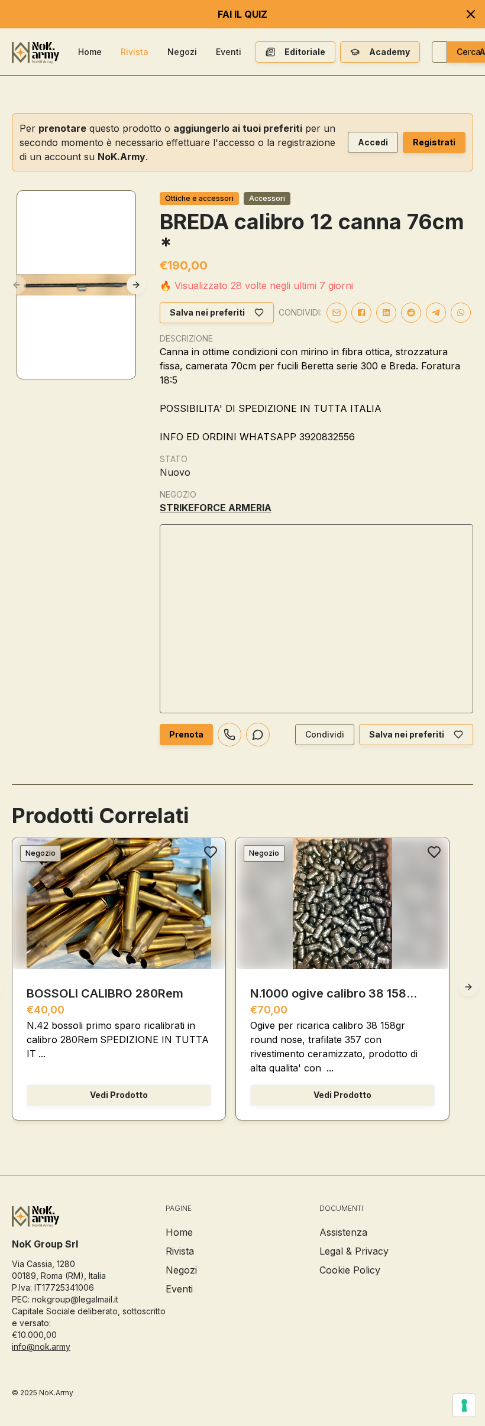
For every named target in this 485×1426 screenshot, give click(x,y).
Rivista (134, 52)
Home (90, 52)
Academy (389, 52)
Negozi (182, 52)
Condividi (324, 734)
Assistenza (343, 1232)
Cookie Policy (349, 1270)
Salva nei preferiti (207, 312)
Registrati (434, 142)
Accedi (373, 142)
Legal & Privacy (354, 1251)
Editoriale (304, 52)
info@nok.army (41, 1346)
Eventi (228, 52)
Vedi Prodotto (119, 1095)
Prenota (186, 734)
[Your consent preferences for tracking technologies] (464, 1405)
